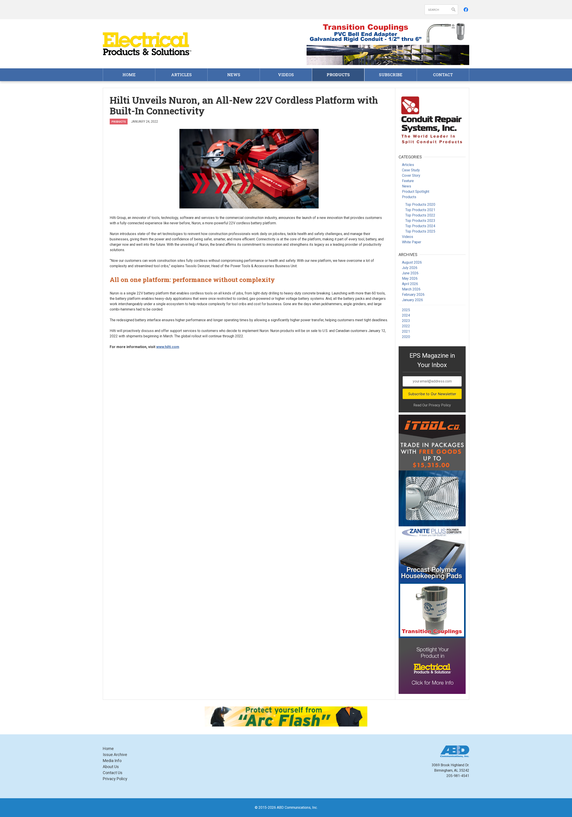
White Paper (411, 242)
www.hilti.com (167, 347)
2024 (406, 315)
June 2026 (410, 273)
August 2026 (412, 262)
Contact (443, 74)
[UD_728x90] (388, 55)
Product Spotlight (415, 191)
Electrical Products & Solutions (147, 43)
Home (129, 74)
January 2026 (412, 300)
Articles (181, 74)
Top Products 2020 (420, 204)
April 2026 (410, 284)
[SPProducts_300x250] (432, 610)
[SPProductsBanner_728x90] (388, 33)
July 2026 (409, 268)
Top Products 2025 (420, 231)
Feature (408, 181)
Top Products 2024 (420, 226)
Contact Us (112, 772)
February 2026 (413, 294)
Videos (286, 74)
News (233, 74)
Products (338, 74)
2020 (406, 337)
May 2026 (410, 278)
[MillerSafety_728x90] (286, 716)
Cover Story (411, 175)
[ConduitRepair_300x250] (432, 119)
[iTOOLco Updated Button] (432, 442)
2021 (406, 331)
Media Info (112, 760)
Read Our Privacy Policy (432, 405)
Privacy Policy (115, 778)
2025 (406, 310)
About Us (111, 766)
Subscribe (390, 74)
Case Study (411, 170)
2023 (406, 321)
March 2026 (411, 289)
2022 (406, 326)
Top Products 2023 (420, 220)
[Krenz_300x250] (432, 498)
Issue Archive (115, 754)
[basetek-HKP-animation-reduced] (432, 554)
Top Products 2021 (420, 210)
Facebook (466, 9)
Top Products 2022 (420, 215)
